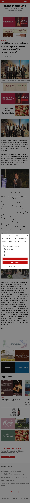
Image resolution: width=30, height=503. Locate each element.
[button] (15, 266)
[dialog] (15, 251)
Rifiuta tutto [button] (15, 262)
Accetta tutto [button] (15, 259)
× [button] (27, 235)
